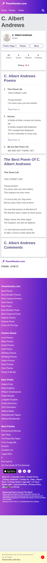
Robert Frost (7, 384)
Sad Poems (6, 349)
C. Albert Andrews (22, 35)
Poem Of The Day (9, 325)
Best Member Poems (11, 295)
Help (33, 479)
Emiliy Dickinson (9, 403)
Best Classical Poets (10, 314)
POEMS (5, 266)
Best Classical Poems (11, 298)
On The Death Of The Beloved (15, 465)
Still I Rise (6, 435)
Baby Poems (7, 341)
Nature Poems (8, 360)
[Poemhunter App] (9, 471)
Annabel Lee (7, 450)
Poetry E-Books (8, 372)
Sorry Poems (7, 364)
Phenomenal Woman (11, 431)
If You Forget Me (8, 442)
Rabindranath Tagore (11, 415)
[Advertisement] (23, 538)
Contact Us (24, 479)
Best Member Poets (10, 310)
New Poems (7, 302)
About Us (5, 477)
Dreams (5, 446)
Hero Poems (7, 368)
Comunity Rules (20, 484)
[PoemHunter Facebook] (20, 471)
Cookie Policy (32, 477)
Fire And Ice (6, 461)
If (1, 458)
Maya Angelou (8, 388)
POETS (14, 266)
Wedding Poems (9, 357)
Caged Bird (6, 454)
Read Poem (13, 109)
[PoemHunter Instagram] (29, 471)
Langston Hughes (9, 399)
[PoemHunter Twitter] (24, 471)
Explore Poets (7, 321)
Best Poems (7, 291)
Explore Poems (8, 318)
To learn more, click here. (11, 560)
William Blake (7, 411)
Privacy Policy (35, 484)
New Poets (6, 306)
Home (4, 10)
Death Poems (7, 345)
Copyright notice (18, 477)
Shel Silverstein (8, 407)
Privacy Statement (11, 479)
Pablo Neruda (7, 396)
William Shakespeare (11, 392)
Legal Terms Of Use (11, 487)
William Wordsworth (10, 419)
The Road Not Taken (10, 439)
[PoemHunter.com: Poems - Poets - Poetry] (14, 3)
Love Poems (7, 338)
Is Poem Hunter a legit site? (19, 482)
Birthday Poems (8, 353)
